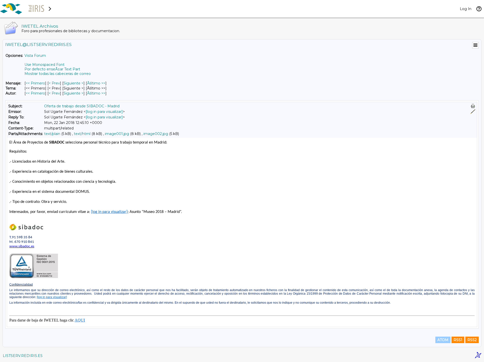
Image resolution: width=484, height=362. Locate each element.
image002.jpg (155, 133)
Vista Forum (35, 55)
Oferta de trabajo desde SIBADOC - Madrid (81, 106)
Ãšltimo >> (96, 83)
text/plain (52, 133)
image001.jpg (117, 133)
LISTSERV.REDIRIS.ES (23, 355)
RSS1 (457, 340)
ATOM (442, 340)
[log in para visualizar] (104, 111)
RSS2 (472, 340)
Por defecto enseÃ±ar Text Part (52, 69)
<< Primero (35, 83)
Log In (465, 9)
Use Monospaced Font (44, 64)
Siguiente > (73, 83)
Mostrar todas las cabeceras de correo (57, 73)
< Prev (54, 83)
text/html (82, 133)
